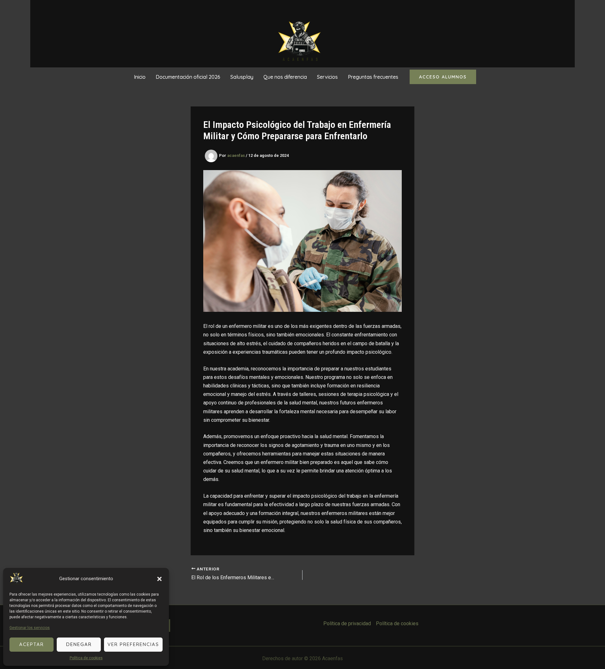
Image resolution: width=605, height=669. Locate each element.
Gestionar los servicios (29, 628)
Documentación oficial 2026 (188, 76)
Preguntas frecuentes (373, 76)
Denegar (79, 644)
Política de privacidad (347, 623)
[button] (159, 579)
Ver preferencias (133, 644)
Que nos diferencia (285, 76)
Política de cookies (86, 658)
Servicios (327, 76)
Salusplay (241, 76)
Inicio (140, 76)
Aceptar (31, 644)
